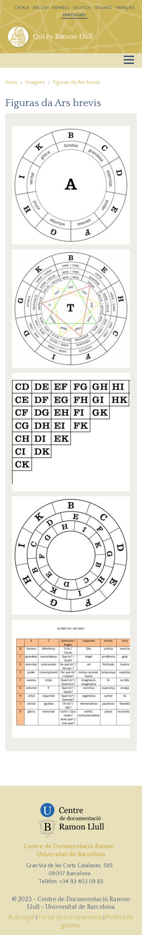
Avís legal (21, 917)
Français (125, 8)
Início (11, 82)
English (41, 8)
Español (61, 8)
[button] (71, 184)
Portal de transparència (70, 917)
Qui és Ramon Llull (63, 36)
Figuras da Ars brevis (76, 82)
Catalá (22, 8)
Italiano (103, 8)
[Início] (19, 37)
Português (74, 15)
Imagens (35, 82)
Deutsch (82, 8)
